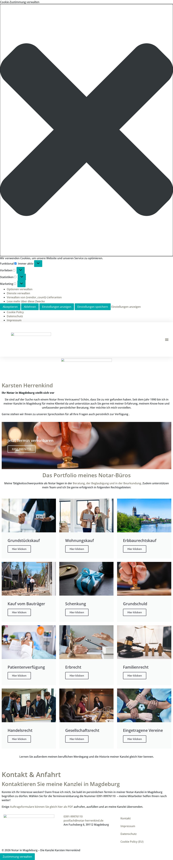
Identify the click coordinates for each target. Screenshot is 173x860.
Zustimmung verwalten (17, 856)
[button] (86, 130)
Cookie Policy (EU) (131, 841)
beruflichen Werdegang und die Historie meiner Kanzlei (93, 756)
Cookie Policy (15, 312)
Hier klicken (19, 549)
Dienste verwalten (18, 293)
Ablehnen (30, 307)
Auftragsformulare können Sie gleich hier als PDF (41, 807)
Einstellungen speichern (92, 307)
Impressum (14, 320)
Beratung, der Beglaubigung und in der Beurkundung (107, 483)
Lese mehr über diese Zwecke (26, 301)
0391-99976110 (21, 449)
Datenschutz (15, 316)
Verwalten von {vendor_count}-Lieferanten (34, 297)
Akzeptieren (10, 307)
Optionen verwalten (19, 289)
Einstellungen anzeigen (56, 307)
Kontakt (125, 818)
